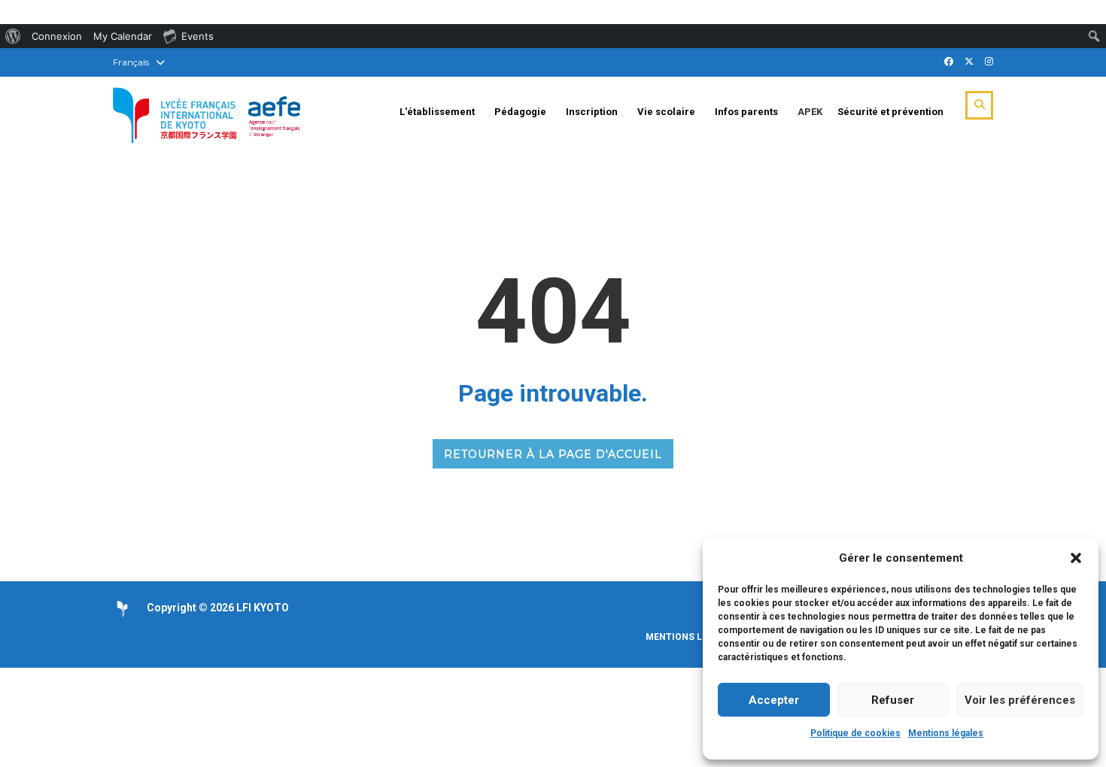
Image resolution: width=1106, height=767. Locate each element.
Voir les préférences (1020, 700)
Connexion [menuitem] (57, 36)
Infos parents (746, 111)
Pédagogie (520, 111)
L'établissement (437, 111)
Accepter (774, 700)
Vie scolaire (666, 111)
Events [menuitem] (197, 36)
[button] (1075, 557)
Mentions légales (945, 733)
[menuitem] (13, 36)
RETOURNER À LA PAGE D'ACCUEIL (553, 454)
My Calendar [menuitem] (122, 36)
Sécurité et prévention (890, 111)
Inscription (592, 111)
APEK (810, 111)
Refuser (892, 700)
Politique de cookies (855, 733)
